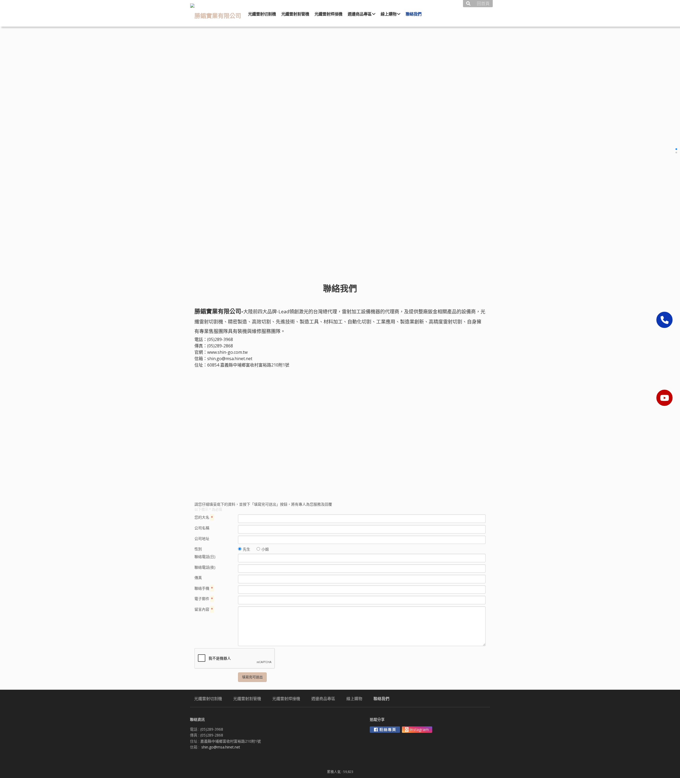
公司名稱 (201, 527)
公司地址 (201, 538)
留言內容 (203, 609)
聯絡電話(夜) (204, 567)
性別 (198, 548)
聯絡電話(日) (204, 556)
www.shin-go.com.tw (227, 352)
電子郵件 (203, 598)
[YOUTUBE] (664, 397)
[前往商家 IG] (417, 729)
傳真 (198, 577)
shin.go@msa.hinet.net (229, 358)
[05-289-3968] (664, 319)
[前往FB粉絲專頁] (385, 729)
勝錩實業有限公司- (218, 311)
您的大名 (203, 517)
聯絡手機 (203, 588)
